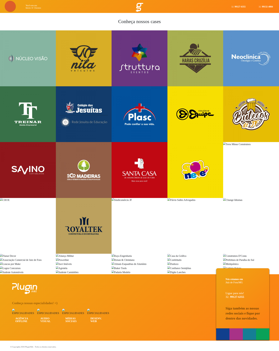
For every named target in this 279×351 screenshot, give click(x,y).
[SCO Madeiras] (84, 170)
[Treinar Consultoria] (28, 114)
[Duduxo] (195, 264)
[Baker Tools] (139, 268)
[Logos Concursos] (28, 268)
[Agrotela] (84, 268)
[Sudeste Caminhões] (84, 272)
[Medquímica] (251, 264)
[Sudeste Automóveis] (28, 272)
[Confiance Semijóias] (195, 268)
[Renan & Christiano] (139, 260)
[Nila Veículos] (84, 58)
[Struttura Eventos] (139, 58)
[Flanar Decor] (28, 256)
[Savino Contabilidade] (28, 170)
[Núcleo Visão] (28, 58)
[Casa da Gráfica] (195, 256)
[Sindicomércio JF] (139, 226)
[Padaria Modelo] (139, 272)
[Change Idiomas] (251, 226)
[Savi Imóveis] (84, 264)
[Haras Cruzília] (195, 58)
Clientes (37, 8)
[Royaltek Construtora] (84, 226)
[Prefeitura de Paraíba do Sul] (251, 260)
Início (28, 8)
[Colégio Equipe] (195, 114)
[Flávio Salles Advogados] (195, 226)
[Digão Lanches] (195, 272)
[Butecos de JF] (251, 114)
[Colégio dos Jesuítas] (84, 114)
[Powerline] (84, 260)
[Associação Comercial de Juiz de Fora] (28, 260)
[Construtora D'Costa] (251, 256)
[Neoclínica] (251, 58)
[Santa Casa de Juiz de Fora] (139, 170)
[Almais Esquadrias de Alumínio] (139, 264)
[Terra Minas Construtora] (251, 170)
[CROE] (28, 226)
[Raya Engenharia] (139, 256)
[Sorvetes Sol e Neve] (195, 170)
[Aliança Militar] (84, 256)
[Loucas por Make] (28, 264)
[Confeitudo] (195, 260)
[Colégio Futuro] (251, 268)
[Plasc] (139, 114)
